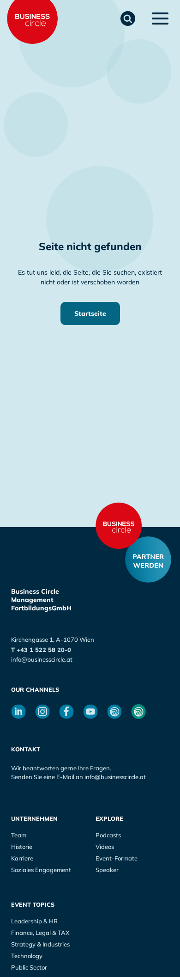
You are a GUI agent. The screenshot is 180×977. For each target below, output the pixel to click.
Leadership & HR (34, 921)
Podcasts (108, 835)
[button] (127, 18)
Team (18, 835)
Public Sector (29, 967)
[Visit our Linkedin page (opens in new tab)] (18, 711)
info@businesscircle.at (41, 659)
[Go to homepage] (119, 526)
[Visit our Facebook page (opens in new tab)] (66, 711)
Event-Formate (117, 858)
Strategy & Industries (40, 944)
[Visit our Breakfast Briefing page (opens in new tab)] (114, 711)
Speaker (107, 869)
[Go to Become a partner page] (148, 559)
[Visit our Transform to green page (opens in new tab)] (138, 711)
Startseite (90, 313)
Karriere (22, 858)
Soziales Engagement (41, 869)
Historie (21, 846)
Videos (105, 846)
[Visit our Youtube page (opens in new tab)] (90, 711)
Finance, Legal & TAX (40, 932)
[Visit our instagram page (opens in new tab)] (42, 711)
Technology (26, 955)
